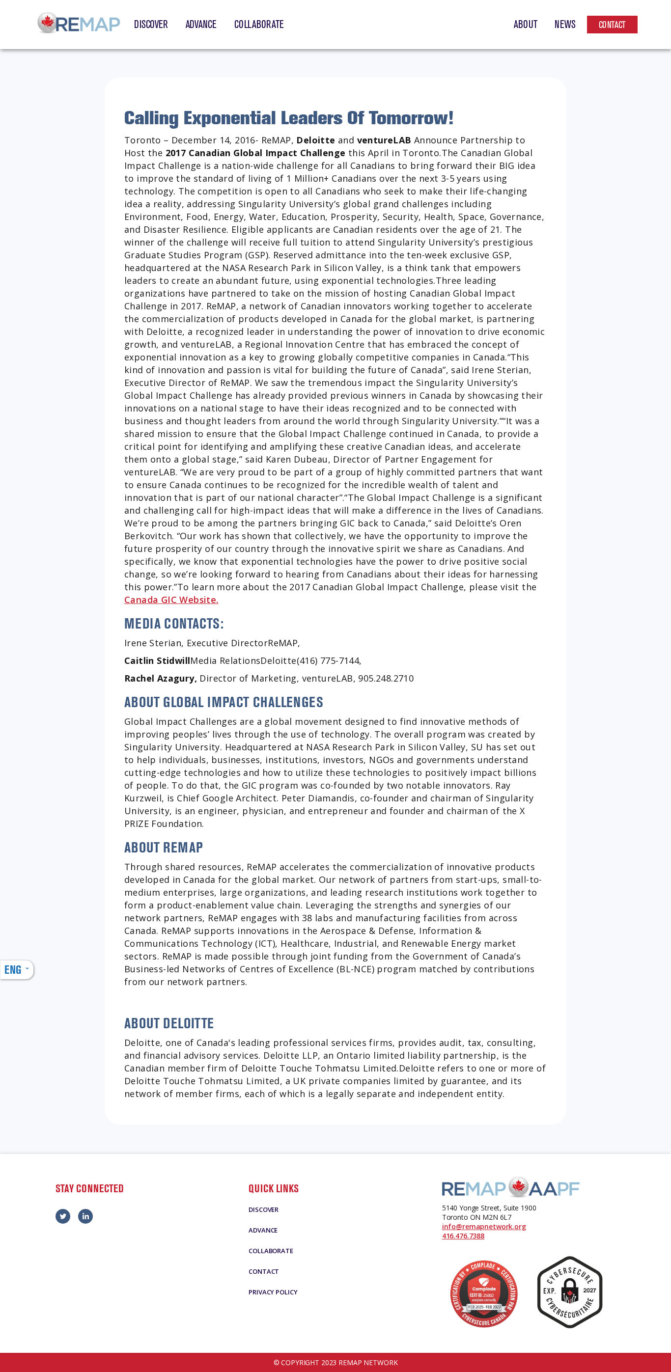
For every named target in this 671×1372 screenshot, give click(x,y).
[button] (16, 969)
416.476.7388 (463, 1235)
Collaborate (259, 24)
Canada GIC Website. (171, 599)
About (525, 24)
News (565, 24)
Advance (201, 24)
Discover (151, 24)
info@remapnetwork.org (484, 1226)
